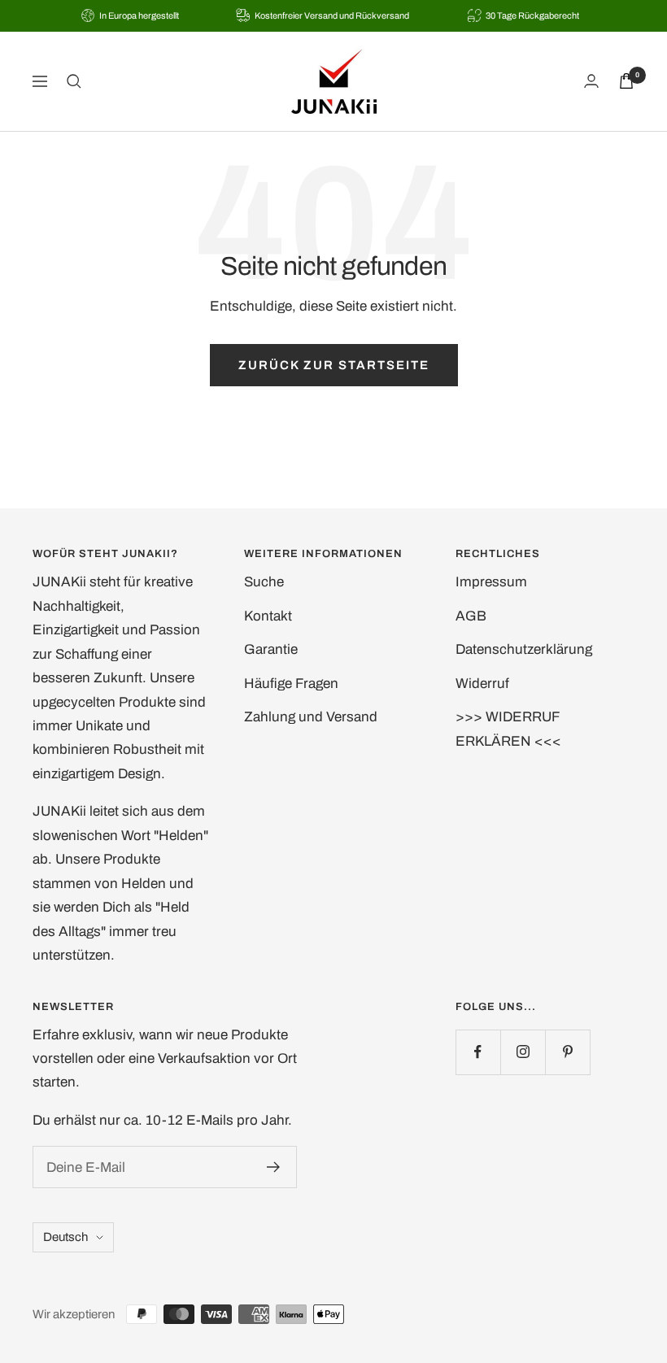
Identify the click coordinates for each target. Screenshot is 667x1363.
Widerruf (482, 683)
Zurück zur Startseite (333, 365)
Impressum (491, 582)
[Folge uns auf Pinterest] (567, 1052)
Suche (264, 582)
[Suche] (74, 81)
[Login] (591, 81)
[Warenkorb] (626, 81)
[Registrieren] (274, 1167)
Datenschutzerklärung (524, 649)
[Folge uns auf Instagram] (522, 1052)
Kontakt (268, 616)
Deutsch (65, 1236)
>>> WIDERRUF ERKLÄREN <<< (508, 728)
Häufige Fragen (291, 683)
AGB (471, 616)
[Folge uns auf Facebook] (478, 1052)
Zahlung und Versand (310, 717)
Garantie (271, 649)
